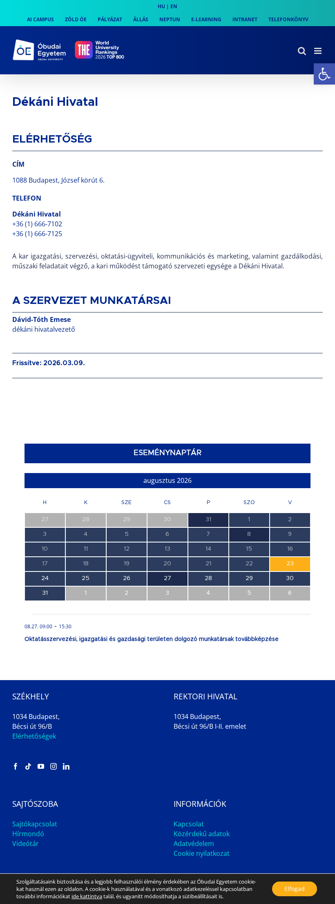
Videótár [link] (25, 843)
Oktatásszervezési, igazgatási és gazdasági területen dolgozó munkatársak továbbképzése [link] (152, 639)
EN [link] (173, 6)
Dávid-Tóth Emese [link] (41, 319)
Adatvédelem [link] (194, 843)
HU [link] (161, 6)
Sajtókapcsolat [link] (34, 823)
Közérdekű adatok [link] (202, 833)
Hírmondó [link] (28, 833)
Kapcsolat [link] (189, 823)
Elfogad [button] (294, 889)
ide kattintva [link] (86, 896)
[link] (324, 74)
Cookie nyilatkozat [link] (202, 853)
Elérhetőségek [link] (34, 736)
